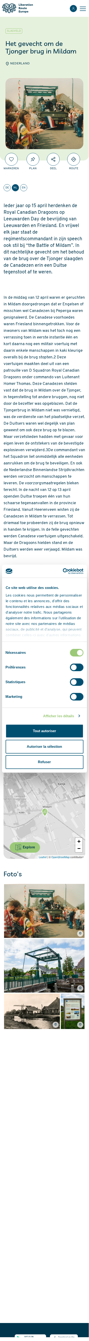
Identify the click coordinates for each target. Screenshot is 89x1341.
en (24, 187)
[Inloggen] (73, 8)
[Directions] (73, 159)
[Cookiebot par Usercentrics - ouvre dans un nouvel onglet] (63, 571)
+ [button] (78, 841)
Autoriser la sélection (44, 746)
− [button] (78, 848)
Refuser (44, 762)
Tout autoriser (44, 731)
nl (15, 187)
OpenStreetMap (60, 857)
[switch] (76, 667)
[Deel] (53, 159)
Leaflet (43, 857)
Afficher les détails (58, 716)
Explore (28, 847)
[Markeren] (11, 159)
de (7, 187)
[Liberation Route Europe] (17, 8)
